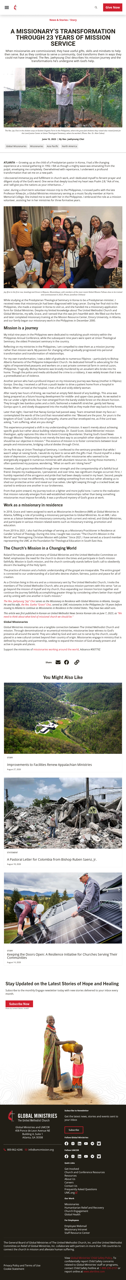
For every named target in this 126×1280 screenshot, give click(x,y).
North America (69, 146)
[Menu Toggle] (6, 7)
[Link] (77, 662)
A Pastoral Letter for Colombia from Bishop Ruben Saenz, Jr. (52, 859)
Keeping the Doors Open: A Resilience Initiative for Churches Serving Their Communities (62, 956)
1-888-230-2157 (108, 1268)
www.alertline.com (94, 1271)
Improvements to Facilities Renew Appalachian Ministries (49, 764)
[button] (96, 7)
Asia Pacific (52, 146)
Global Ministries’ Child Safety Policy (91, 1258)
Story (73, 20)
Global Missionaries (16, 146)
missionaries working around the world (56, 649)
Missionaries (36, 146)
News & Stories (58, 20)
